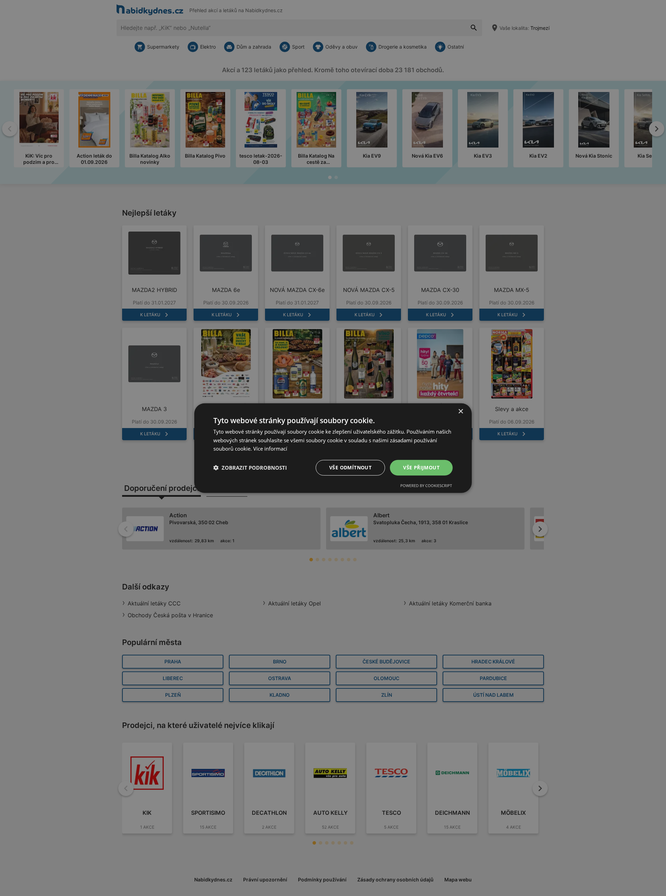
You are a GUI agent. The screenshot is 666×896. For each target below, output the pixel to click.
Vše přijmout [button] (421, 467)
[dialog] (333, 448)
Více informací (270, 448)
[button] (250, 467)
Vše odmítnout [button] (350, 467)
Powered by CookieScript (426, 485)
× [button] (460, 411)
